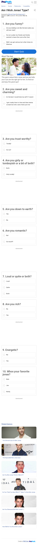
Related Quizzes (7, 424)
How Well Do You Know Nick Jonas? (12, 526)
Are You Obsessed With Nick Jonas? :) (13, 509)
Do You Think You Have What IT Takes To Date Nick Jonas (18, 492)
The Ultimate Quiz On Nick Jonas (11, 440)
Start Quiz (19, 51)
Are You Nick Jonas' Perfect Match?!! (12, 475)
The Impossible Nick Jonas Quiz (11, 457)
